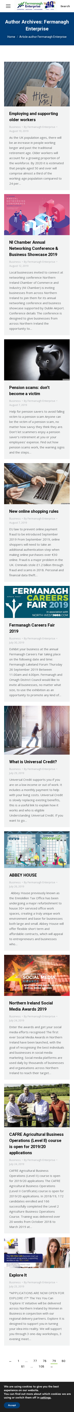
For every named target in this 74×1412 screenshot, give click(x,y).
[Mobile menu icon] (8, 6)
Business (15, 127)
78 (44, 1361)
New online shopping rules (34, 511)
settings (45, 1398)
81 (23, 1366)
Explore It (18, 1275)
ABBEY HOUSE (23, 875)
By (39, 127)
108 (41, 1366)
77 (35, 1361)
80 (63, 1361)
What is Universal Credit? (33, 761)
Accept (12, 1405)
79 (54, 1361)
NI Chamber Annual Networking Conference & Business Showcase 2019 (33, 248)
